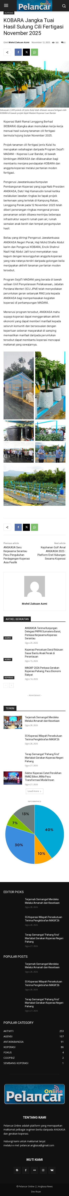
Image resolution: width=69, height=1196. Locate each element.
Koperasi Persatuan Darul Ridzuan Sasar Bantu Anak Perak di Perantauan (44, 653)
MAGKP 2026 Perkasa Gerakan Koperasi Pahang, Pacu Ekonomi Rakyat (43, 671)
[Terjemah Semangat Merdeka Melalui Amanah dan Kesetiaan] (13, 722)
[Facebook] (18, 52)
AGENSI (8, 638)
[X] (26, 52)
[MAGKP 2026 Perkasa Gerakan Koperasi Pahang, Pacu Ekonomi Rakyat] (13, 672)
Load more (33, 791)
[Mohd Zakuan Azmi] (34, 586)
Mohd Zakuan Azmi (19, 42)
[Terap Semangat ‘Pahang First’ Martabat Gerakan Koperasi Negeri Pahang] (13, 759)
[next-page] (11, 685)
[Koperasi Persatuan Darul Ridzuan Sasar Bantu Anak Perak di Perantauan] (13, 654)
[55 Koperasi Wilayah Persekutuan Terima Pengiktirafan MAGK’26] (13, 740)
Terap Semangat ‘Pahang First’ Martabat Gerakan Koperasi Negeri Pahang (44, 758)
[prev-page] (6, 685)
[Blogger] (17, 1170)
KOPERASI (9, 13)
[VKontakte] (51, 1170)
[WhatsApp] (34, 52)
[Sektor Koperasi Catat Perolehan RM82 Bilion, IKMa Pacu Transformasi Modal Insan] (13, 778)
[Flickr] (34, 1170)
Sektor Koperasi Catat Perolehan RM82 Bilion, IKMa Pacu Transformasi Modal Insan (43, 776)
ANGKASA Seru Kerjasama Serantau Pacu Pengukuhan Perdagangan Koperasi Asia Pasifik (17, 555)
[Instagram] (43, 1170)
